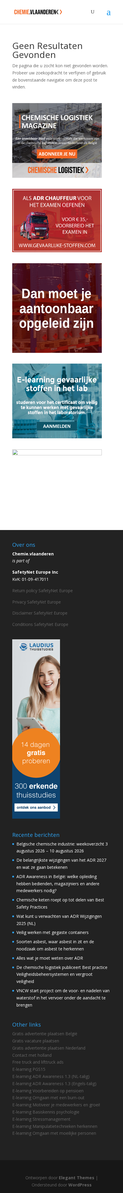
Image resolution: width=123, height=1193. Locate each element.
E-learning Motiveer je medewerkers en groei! (56, 1105)
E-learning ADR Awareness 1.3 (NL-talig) (51, 1076)
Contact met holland (32, 1055)
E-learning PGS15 (28, 1069)
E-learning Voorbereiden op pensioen (48, 1091)
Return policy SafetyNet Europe (42, 590)
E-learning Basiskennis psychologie (45, 1112)
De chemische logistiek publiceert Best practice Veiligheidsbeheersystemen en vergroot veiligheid (61, 974)
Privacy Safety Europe (36, 602)
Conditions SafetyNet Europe (40, 624)
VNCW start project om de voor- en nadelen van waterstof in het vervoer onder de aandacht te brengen (63, 998)
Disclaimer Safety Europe (39, 613)
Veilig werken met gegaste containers (52, 932)
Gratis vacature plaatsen (35, 1041)
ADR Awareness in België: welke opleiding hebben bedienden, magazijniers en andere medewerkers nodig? (57, 884)
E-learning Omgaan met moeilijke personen (54, 1133)
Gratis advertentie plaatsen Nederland (48, 1048)
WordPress (80, 1185)
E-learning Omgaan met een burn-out (48, 1097)
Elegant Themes (76, 1177)
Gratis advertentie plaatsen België (44, 1033)
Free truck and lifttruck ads (38, 1062)
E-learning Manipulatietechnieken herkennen (54, 1126)
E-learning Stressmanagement (41, 1119)
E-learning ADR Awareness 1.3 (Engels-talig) (54, 1083)
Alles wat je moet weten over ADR (49, 958)
